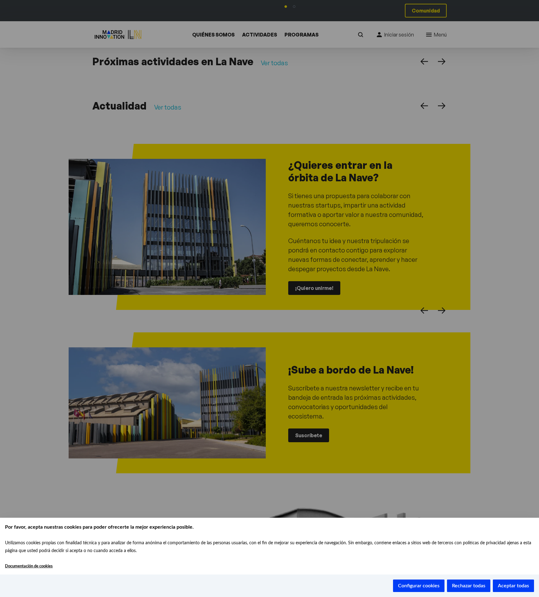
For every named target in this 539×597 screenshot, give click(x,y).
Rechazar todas (468, 585)
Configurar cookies (418, 585)
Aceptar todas (513, 585)
